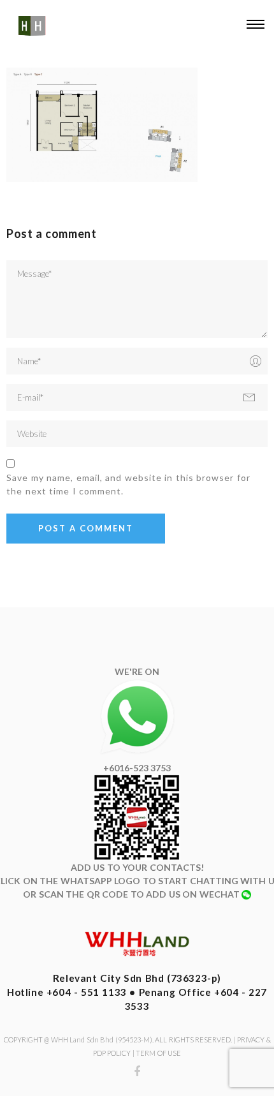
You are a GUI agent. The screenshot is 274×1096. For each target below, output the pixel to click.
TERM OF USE (158, 1053)
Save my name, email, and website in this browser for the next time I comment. (128, 484)
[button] (254, 26)
